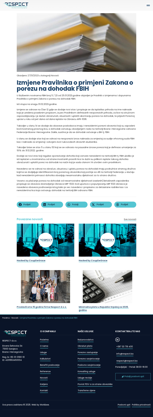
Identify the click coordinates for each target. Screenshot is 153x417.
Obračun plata (85, 346)
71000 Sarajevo (10, 348)
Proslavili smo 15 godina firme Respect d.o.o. (42, 306)
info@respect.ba (124, 353)
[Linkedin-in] (117, 340)
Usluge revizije (85, 377)
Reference (45, 371)
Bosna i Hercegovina (12, 352)
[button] (148, 5)
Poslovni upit (124, 404)
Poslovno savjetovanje (89, 365)
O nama (44, 346)
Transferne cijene (86, 390)
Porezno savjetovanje (89, 358)
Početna (6, 318)
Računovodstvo (86, 339)
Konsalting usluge (86, 371)
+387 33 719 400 (124, 346)
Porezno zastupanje (88, 352)
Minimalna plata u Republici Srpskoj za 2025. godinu (104, 308)
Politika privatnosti (141, 404)
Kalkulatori (45, 358)
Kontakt (44, 390)
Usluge (43, 352)
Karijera (44, 384)
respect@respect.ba (126, 360)
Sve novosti (130, 219)
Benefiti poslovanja (49, 365)
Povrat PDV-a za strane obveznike (95, 384)
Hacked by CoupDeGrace (31, 260)
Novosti (15, 318)
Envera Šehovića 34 (12, 345)
